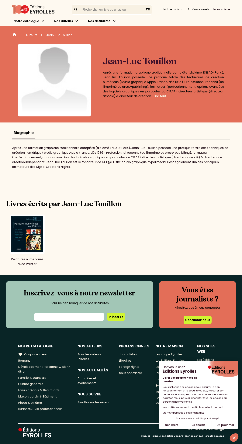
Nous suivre (221, 9)
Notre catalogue (26, 21)
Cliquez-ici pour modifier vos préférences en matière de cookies (182, 436)
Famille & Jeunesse (32, 378)
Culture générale (30, 384)
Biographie (24, 132)
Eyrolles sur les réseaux (95, 402)
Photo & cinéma (30, 403)
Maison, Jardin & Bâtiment (37, 396)
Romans (24, 360)
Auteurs (31, 35)
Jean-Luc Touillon (59, 35)
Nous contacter (130, 373)
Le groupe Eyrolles (168, 354)
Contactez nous (197, 320)
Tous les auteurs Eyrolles (90, 356)
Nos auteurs (63, 21)
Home (14, 35)
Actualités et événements (87, 380)
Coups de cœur (32, 354)
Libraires (125, 360)
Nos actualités (99, 21)
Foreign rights (129, 367)
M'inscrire (116, 317)
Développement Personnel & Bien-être (44, 369)
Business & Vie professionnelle (40, 409)
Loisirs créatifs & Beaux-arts (39, 390)
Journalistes (128, 354)
